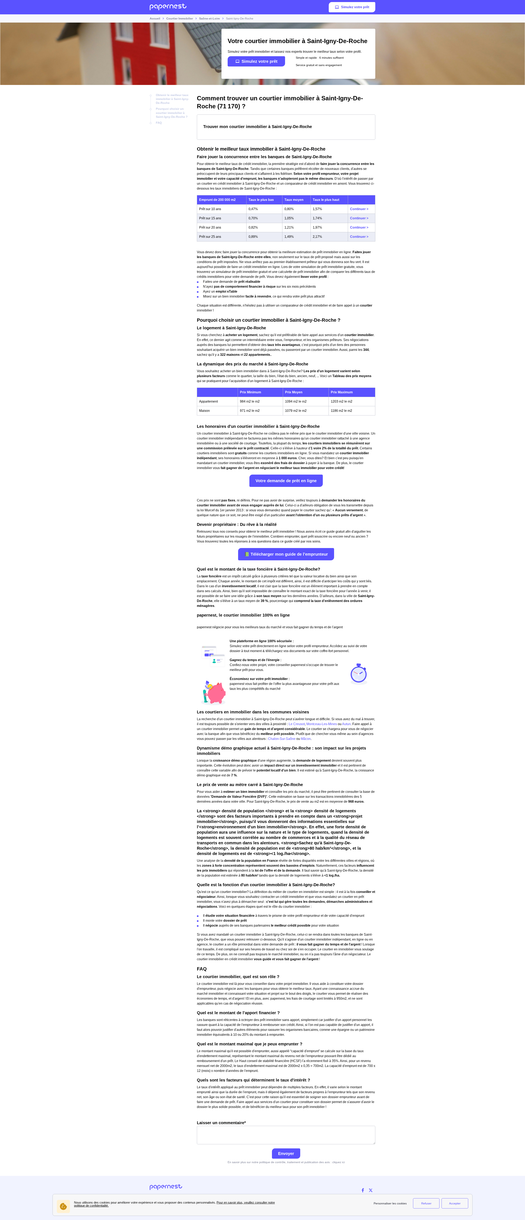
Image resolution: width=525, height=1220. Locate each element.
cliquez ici (338, 1162)
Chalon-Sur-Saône (282, 738)
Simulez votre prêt (355, 7)
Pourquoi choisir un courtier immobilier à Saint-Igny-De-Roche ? (172, 112)
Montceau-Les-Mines (321, 724)
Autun (346, 724)
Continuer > (359, 209)
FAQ (159, 122)
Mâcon (306, 738)
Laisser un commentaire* (221, 1122)
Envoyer (286, 1153)
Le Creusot (297, 724)
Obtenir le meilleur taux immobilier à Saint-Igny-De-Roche (172, 99)
